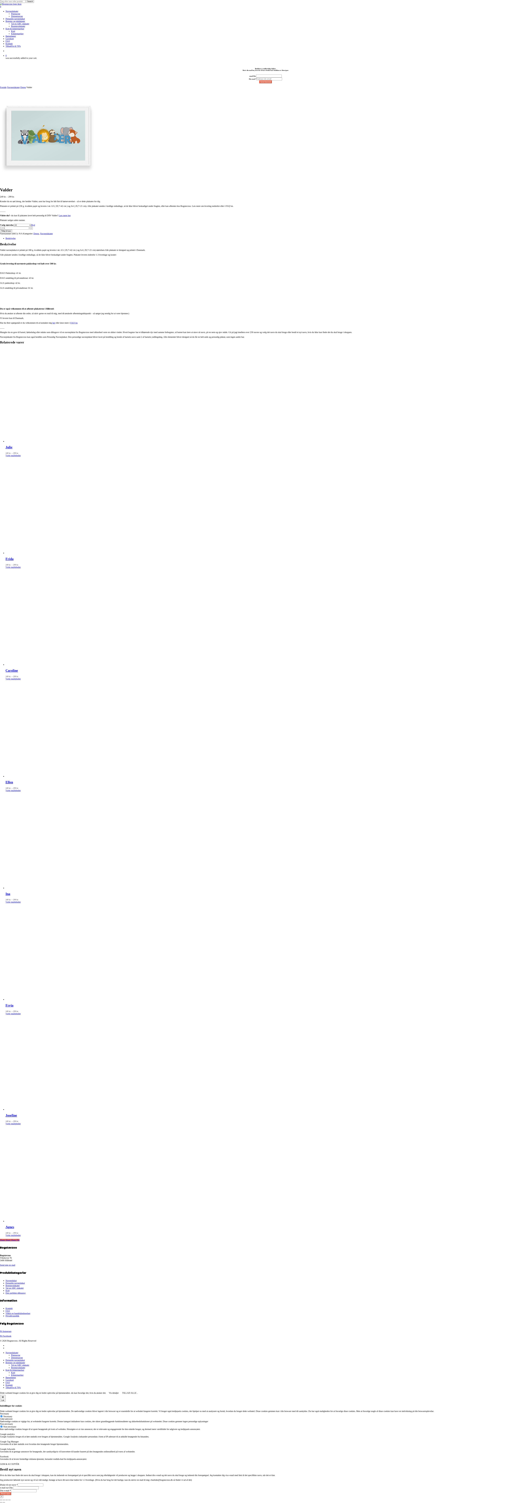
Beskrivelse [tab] (11, 238)
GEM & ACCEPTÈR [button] (9, 1464)
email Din (252, 76)
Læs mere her (65, 215)
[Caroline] (54, 664)
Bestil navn (5, 1494)
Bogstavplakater (13, 1285)
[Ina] (54, 888)
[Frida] (54, 553)
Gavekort (10, 1380)
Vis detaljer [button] (114, 1393)
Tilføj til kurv (6, 231)
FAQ (8, 1311)
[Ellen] (54, 776)
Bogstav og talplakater (15, 1362)
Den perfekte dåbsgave (16, 1293)
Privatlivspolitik (12, 1316)
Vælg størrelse (7, 225)
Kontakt (9, 1308)
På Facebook (5, 1336)
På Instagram (5, 1331)
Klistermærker (17, 1375)
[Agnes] (54, 1221)
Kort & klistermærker (15, 1370)
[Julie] (54, 441)
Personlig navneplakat (15, 1283)
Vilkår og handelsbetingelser (18, 1313)
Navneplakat (11, 1280)
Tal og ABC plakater (15, 1288)
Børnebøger (11, 1377)
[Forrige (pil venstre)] (1, 1502)
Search (30, 1)
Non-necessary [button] (6, 1424)
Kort (8, 1290)
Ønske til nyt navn (9, 1485)
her (53, 323)
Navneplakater (13, 87)
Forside (3, 87)
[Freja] (54, 999)
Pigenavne (15, 1355)
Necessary (7, 1416)
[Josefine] (54, 1109)
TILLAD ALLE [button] (129, 1393)
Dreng (23, 87)
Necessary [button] (4, 1414)
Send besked (265, 82)
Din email (253, 79)
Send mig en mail (7, 1265)
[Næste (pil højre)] (4, 1502)
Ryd (33, 225)
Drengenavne (17, 1357)
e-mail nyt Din (6, 1488)
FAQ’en (74, 323)
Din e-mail (5, 1490)
